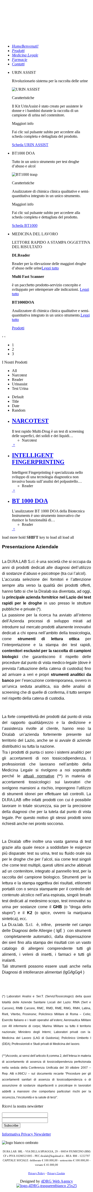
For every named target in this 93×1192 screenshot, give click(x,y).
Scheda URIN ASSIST (30, 145)
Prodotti (18, 328)
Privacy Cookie (56, 1173)
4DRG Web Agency (57, 1181)
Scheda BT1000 (24, 225)
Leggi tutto (50, 268)
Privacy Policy (36, 1173)
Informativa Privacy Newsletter (26, 1134)
